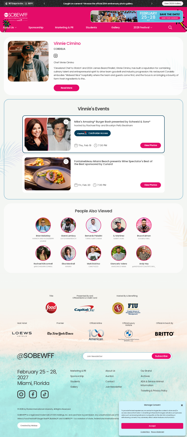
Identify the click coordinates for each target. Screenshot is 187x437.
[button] (182, 405)
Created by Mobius (28, 425)
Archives (145, 376)
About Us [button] (8, 27)
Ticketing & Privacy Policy (154, 390)
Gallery (115, 27)
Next (151, 3)
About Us (110, 370)
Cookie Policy (145, 432)
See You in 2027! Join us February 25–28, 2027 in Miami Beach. (98, 3)
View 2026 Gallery (172, 3)
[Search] (170, 27)
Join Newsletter (113, 386)
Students (91, 27)
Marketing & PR (64, 27)
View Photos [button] (150, 145)
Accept (152, 426)
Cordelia (59, 49)
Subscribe (161, 356)
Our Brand (146, 370)
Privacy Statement (157, 432)
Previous (44, 3)
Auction (109, 376)
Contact (109, 381)
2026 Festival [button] (141, 27)
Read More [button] (66, 87)
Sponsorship (35, 27)
